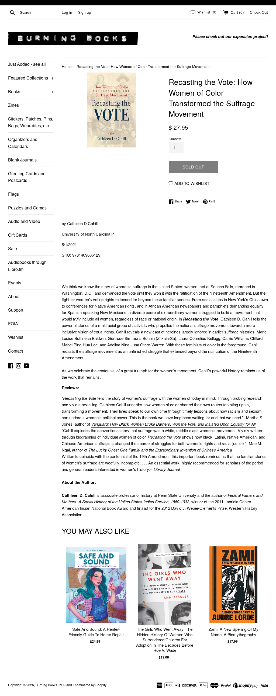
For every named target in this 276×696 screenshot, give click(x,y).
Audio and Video (24, 221)
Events (14, 283)
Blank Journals (22, 160)
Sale (12, 248)
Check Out (259, 12)
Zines (13, 105)
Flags (13, 194)
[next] (262, 602)
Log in (67, 12)
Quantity (175, 138)
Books (31, 91)
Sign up (84, 12)
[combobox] (40, 12)
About (13, 296)
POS (62, 685)
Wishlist (15, 337)
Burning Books (46, 685)
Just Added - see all (27, 64)
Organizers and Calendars (22, 142)
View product (96, 590)
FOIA (13, 324)
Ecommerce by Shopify (89, 685)
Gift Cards (17, 235)
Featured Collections (31, 78)
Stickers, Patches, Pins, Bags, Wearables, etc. (30, 122)
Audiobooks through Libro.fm (27, 265)
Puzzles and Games (27, 208)
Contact (15, 351)
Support (15, 310)
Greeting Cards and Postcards (27, 177)
